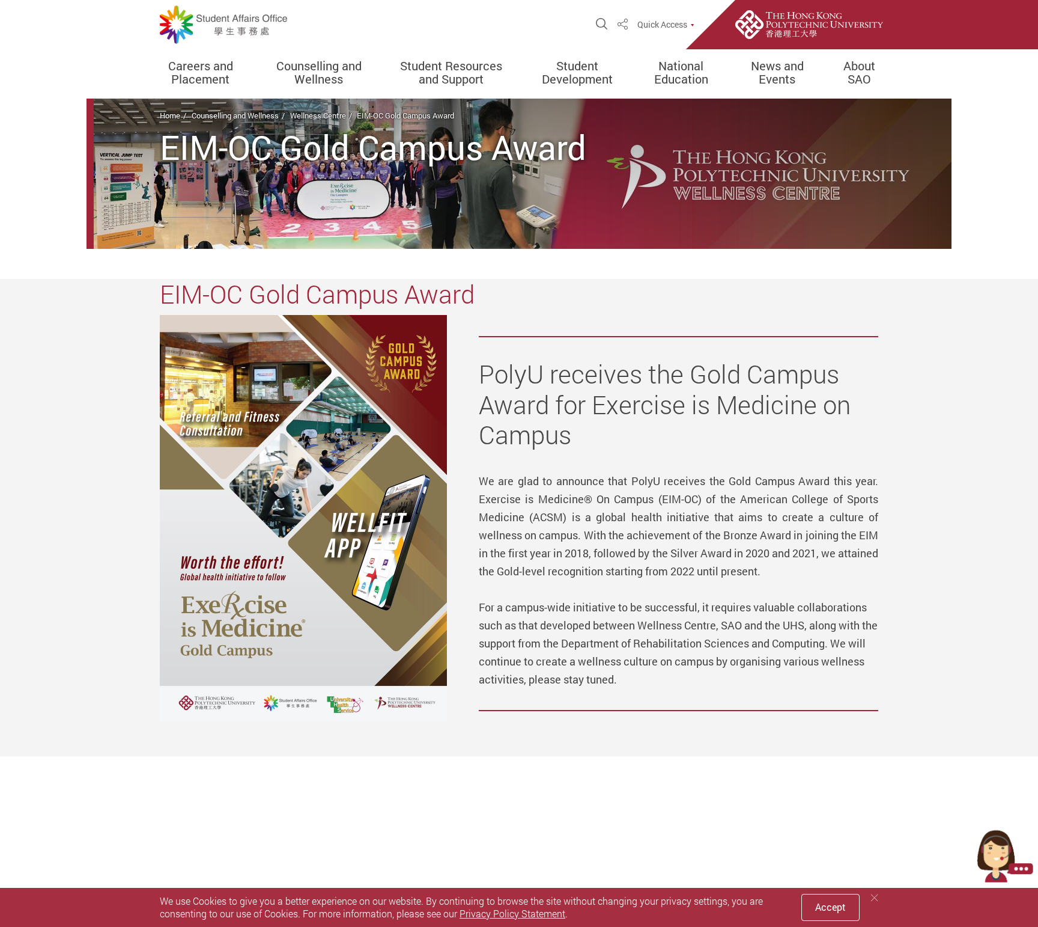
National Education (681, 73)
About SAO (859, 73)
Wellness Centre (318, 115)
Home (170, 115)
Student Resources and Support (451, 73)
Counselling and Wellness (319, 73)
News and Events (777, 73)
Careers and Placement (200, 73)
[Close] (874, 897)
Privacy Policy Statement (512, 913)
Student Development (577, 73)
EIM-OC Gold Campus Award (405, 115)
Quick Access (662, 24)
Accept (830, 907)
